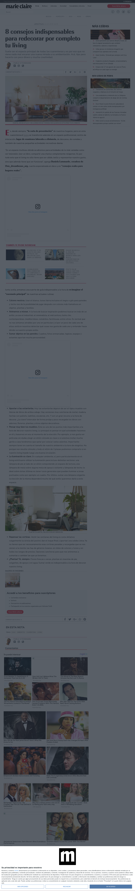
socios (16, 870)
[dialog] (67, 868)
